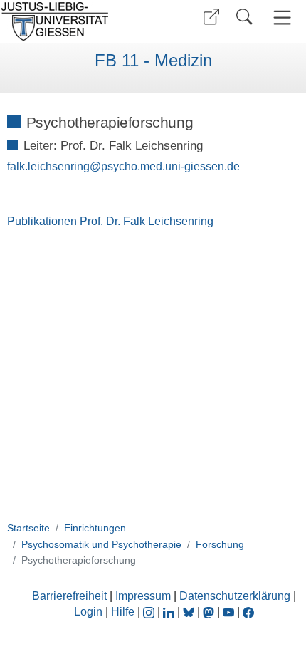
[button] (211, 17)
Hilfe (122, 612)
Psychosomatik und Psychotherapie (101, 544)
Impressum (143, 596)
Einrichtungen (95, 528)
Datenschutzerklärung (234, 596)
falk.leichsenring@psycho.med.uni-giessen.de (123, 166)
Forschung (220, 544)
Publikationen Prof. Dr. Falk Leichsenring (110, 221)
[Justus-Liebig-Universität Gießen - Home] (74, 21)
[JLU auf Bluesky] (190, 612)
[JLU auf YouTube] (228, 612)
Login (89, 612)
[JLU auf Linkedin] (170, 612)
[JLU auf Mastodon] (210, 612)
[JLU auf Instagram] (150, 612)
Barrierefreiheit (69, 596)
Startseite (28, 528)
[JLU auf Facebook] (248, 612)
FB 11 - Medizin (153, 60)
